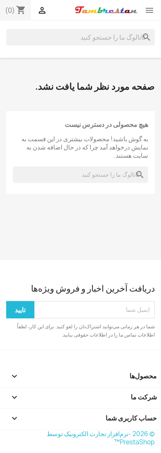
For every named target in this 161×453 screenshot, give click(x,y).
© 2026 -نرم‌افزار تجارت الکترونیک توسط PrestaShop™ (101, 437)
